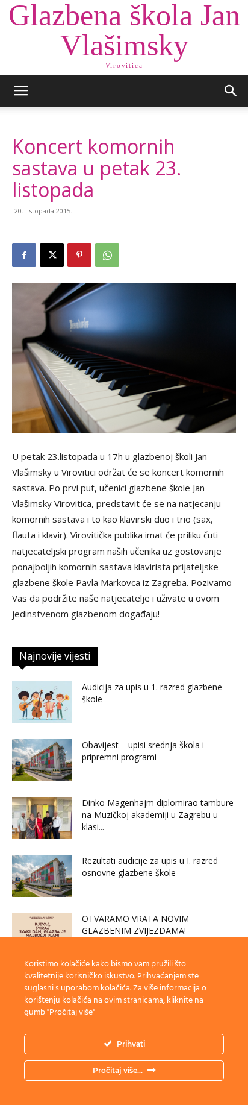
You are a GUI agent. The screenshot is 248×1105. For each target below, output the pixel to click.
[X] (52, 255)
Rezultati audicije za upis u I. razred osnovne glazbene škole (150, 866)
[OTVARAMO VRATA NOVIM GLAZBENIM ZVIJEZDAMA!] (42, 934)
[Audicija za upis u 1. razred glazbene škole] (42, 702)
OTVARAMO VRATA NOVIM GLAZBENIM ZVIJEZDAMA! (135, 924)
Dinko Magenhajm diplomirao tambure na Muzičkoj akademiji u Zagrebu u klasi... (158, 815)
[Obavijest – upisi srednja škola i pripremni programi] (42, 760)
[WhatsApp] (107, 255)
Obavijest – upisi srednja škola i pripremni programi (143, 751)
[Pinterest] (79, 255)
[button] (20, 91)
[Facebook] (24, 255)
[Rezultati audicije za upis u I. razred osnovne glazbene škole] (42, 876)
